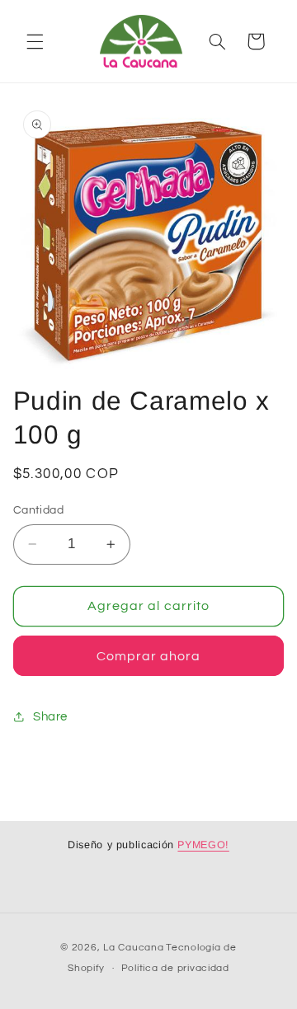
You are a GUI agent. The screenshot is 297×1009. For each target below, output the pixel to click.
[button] (35, 41)
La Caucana (133, 947)
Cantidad (38, 510)
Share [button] (50, 717)
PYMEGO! (203, 845)
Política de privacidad (175, 968)
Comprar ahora (149, 656)
